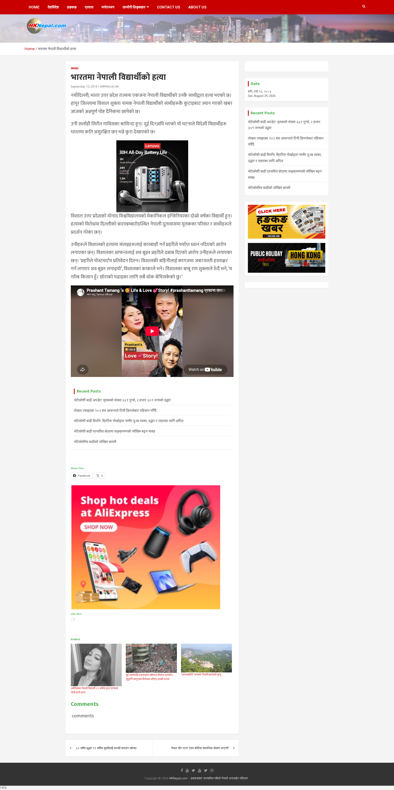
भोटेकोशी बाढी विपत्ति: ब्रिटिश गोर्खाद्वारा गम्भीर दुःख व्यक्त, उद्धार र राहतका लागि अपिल (128, 421)
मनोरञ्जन (108, 7)
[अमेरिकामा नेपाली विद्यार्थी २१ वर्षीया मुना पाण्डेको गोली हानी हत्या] (96, 665)
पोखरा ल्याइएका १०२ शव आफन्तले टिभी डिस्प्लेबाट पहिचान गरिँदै (115, 410)
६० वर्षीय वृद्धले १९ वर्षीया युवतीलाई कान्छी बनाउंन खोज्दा (106, 748)
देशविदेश (53, 7)
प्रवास (89, 7)
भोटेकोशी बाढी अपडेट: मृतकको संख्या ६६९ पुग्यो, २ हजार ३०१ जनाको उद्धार (122, 400)
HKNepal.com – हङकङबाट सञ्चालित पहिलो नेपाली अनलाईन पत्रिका (208, 778)
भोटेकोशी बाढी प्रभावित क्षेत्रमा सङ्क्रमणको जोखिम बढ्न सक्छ (114, 431)
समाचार (74, 68)
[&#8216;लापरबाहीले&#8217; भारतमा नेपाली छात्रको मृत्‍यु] (206, 658)
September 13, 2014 (84, 86)
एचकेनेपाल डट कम (109, 86)
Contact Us (168, 7)
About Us (197, 7)
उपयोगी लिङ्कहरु (134, 7)
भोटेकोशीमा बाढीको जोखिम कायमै (95, 442)
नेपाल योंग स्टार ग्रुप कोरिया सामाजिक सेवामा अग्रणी (199, 748)
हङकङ (72, 7)
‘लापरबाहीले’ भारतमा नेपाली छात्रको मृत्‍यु (201, 674)
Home (34, 7)
